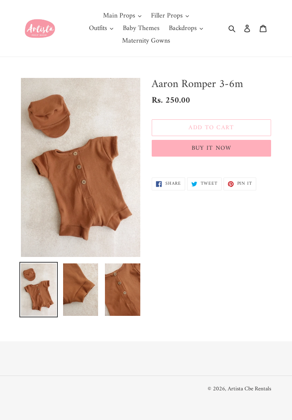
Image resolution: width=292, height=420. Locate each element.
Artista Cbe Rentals (249, 389)
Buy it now (212, 148)
